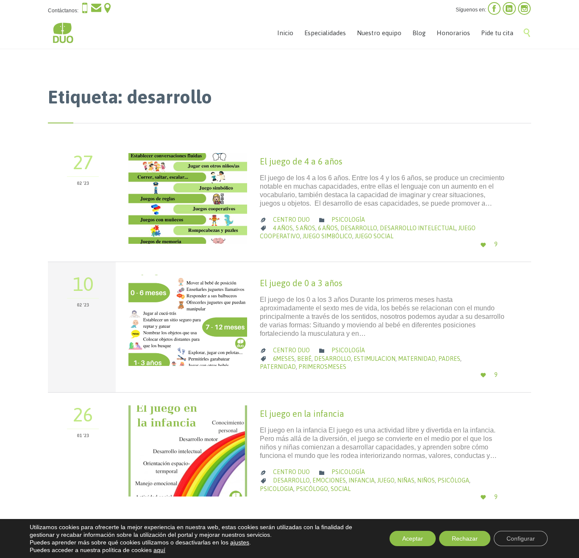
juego (386, 480)
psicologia (276, 488)
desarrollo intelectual (418, 228)
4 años (283, 228)
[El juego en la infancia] (187, 451)
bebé (304, 358)
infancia (361, 480)
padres (449, 358)
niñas (406, 480)
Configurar (521, 538)
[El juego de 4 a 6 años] (187, 198)
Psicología (348, 219)
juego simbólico (327, 236)
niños (426, 480)
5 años (305, 228)
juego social (374, 236)
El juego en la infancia (302, 413)
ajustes (239, 542)
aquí (159, 550)
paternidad (278, 366)
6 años (328, 228)
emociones (329, 480)
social (341, 488)
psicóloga (453, 480)
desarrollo (358, 228)
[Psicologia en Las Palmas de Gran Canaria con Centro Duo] (63, 33)
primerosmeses (322, 366)
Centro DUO (291, 219)
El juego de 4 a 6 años (301, 161)
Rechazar (465, 538)
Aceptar (412, 538)
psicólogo (312, 488)
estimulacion (374, 358)
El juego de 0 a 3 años (301, 283)
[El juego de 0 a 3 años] (187, 320)
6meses (284, 358)
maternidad (417, 358)
